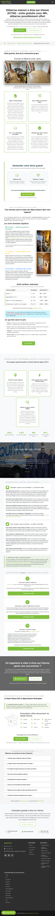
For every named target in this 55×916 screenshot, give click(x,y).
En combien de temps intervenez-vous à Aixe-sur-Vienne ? (22, 769)
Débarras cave (44, 850)
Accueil (31, 845)
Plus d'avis (27, 471)
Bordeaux (8, 886)
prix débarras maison (37, 308)
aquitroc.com (27, 913)
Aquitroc (30, 26)
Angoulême (8, 879)
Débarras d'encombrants (44, 856)
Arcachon (8, 881)
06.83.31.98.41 (31, 2)
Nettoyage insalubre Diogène (45, 867)
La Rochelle (8, 891)
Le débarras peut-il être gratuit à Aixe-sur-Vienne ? (20, 763)
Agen (7, 875)
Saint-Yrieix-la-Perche (48, 720)
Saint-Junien (37, 719)
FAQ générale (41, 801)
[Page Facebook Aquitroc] (9, 855)
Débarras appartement (44, 848)
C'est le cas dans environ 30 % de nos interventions (20, 237)
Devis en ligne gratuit (34, 30)
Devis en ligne (36, 739)
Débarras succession (46, 858)
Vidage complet (10, 584)
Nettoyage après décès (45, 863)
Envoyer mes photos (28, 824)
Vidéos (30, 852)
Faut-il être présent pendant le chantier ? (18, 774)
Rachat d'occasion (45, 860)
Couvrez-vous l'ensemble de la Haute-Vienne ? (19, 784)
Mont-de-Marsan (9, 897)
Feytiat (35, 727)
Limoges (25, 719)
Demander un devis (29, 593)
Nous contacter (29, 343)
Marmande (8, 893)
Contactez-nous (24, 801)
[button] (25, 468)
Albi (6, 877)
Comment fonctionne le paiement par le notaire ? (20, 795)
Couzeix (25, 727)
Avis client (31, 849)
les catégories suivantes (34, 631)
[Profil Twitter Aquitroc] (12, 855)
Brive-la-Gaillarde (9, 888)
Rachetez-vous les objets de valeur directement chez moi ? (22, 790)
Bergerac (8, 884)
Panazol (25, 723)
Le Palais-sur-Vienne (48, 724)
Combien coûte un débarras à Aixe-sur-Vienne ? (19, 758)
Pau (6, 900)
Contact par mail (9, 848)
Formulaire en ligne (35, 678)
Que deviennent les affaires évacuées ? (17, 779)
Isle (25, 704)
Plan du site (31, 854)
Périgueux (8, 902)
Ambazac (47, 727)
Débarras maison (45, 845)
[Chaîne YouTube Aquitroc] (5, 855)
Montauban (8, 895)
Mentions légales (34, 913)
